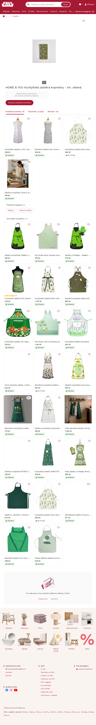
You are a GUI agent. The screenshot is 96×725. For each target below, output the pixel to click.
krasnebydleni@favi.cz (17, 669)
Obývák (72, 11)
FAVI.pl (32, 712)
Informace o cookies (49, 695)
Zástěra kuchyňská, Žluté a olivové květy (22, 193)
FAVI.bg (84, 712)
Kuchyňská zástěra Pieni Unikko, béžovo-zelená (54, 298)
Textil (24, 11)
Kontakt (9, 672)
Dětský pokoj (56, 650)
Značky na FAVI (47, 675)
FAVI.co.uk (76, 712)
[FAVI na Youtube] (15, 690)
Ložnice (40, 649)
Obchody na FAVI (47, 672)
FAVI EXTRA (45, 689)
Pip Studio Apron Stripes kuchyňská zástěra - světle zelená (59, 255)
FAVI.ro (39, 712)
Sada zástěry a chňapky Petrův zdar (79, 471)
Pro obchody (46, 685)
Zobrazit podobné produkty (19, 103)
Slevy (87, 649)
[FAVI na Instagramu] (11, 690)
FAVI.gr (91, 712)
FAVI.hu (46, 712)
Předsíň (71, 649)
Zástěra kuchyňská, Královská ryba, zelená (52, 428)
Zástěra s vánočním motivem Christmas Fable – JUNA (27, 515)
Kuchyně (53, 11)
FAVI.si (6, 715)
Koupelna (63, 11)
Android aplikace (85, 669)
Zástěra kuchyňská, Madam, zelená (19, 255)
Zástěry (16, 16)
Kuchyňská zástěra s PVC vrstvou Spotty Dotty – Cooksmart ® (30, 149)
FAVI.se (67, 712)
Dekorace (16, 11)
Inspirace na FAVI (48, 679)
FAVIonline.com (10, 708)
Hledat (65, 4)
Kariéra (8, 675)
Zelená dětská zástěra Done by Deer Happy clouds (56, 558)
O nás (43, 669)
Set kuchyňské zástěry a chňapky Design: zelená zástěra (28, 385)
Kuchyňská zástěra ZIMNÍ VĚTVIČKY (49, 471)
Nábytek (6, 11)
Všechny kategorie (83, 11)
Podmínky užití (47, 692)
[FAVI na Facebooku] (7, 690)
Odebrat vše (43, 599)
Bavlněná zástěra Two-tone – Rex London (22, 558)
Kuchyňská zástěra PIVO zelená (18, 298)
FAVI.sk (25, 712)
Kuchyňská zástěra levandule (77, 342)
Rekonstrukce (42, 11)
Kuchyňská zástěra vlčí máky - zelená (20, 342)
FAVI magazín (46, 682)
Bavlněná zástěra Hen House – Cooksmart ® (53, 149)
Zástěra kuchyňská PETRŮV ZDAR (18, 471)
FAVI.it (60, 712)
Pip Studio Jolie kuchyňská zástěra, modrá (52, 342)
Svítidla (31, 11)
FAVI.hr (54, 712)
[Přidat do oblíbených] (83, 20)
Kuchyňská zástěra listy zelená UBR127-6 (52, 515)
